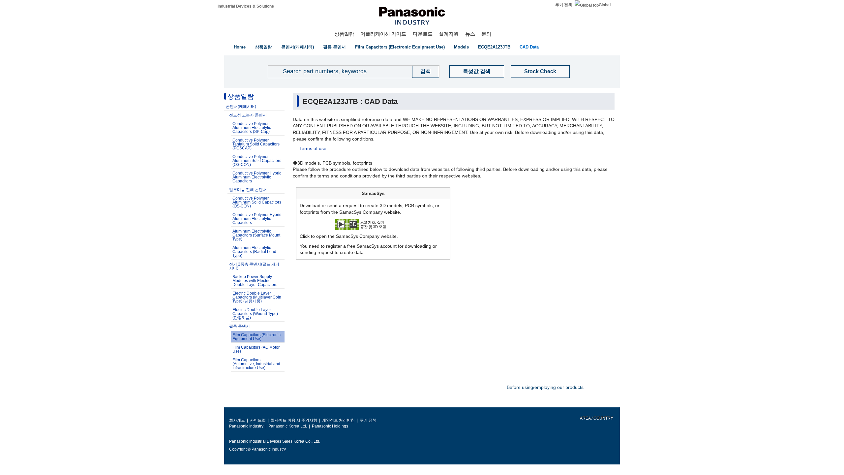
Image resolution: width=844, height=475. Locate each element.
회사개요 (237, 420)
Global (605, 5)
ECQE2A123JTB (494, 47)
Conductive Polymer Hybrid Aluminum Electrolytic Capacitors (257, 177)
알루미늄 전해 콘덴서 (248, 189)
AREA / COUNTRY (596, 418)
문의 (486, 34)
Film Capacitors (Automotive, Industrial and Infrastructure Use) (256, 364)
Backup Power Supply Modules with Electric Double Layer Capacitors (254, 280)
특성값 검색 (477, 71)
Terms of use (312, 148)
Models (461, 47)
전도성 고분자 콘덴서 (248, 115)
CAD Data (529, 47)
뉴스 (470, 34)
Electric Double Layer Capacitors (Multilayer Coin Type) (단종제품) (256, 297)
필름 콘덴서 (334, 47)
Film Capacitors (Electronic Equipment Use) (400, 47)
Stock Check (540, 71)
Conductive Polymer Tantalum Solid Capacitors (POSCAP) (256, 144)
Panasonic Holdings (330, 426)
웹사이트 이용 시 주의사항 (294, 420)
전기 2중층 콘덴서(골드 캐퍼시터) (254, 266)
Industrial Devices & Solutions (246, 6)
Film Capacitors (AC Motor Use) (256, 349)
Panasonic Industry (246, 426)
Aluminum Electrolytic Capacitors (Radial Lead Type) (254, 251)
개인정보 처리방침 (338, 420)
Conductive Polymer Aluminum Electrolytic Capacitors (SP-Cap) (251, 127)
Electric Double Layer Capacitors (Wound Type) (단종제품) (255, 313)
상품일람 (344, 34)
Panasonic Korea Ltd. (287, 426)
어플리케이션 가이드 (383, 34)
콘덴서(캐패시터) (297, 47)
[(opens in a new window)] (373, 224)
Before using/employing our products (545, 387)
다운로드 (423, 34)
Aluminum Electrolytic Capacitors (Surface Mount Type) (256, 235)
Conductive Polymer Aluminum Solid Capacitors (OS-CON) (256, 160)
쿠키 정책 (563, 5)
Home (240, 47)
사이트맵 (258, 420)
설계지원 (449, 34)
